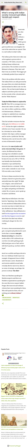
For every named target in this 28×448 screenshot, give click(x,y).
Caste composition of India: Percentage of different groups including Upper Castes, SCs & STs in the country (13, 368)
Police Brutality (6, 299)
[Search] (26, 2)
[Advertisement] (14, 330)
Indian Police (16, 297)
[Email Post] (3, 295)
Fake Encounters (6, 297)
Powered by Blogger (15, 446)
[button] (3, 22)
